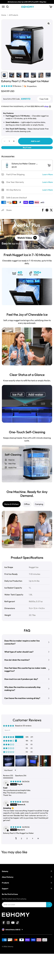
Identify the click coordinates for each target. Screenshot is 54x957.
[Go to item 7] (48, 75)
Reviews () (8, 775)
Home (3, 15)
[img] (15, 781)
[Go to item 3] (19, 75)
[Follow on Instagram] (8, 922)
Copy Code (44, 99)
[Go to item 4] (26, 75)
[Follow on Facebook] (3, 922)
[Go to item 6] (41, 75)
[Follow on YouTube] (13, 922)
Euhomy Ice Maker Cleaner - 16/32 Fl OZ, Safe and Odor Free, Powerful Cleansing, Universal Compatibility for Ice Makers (24, 163)
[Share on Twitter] (51, 210)
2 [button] (21, 838)
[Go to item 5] (33, 75)
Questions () (20, 775)
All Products (13, 15)
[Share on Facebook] (42, 210)
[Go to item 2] (12, 75)
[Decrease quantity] (4, 141)
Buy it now (27, 147)
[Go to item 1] (4, 75)
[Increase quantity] (14, 141)
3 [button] (27, 838)
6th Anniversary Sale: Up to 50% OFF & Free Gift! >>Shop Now (27, 2)
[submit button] (49, 904)
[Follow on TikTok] (17, 922)
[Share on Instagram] (46, 210)
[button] (6, 86)
